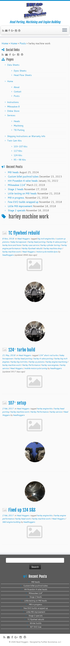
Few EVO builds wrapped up (23, 202)
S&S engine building (11, 522)
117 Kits (18, 150)
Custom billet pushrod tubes (23, 176)
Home (5, 43)
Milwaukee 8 (13, 106)
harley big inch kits (19, 361)
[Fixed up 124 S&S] (34, 491)
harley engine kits (45, 408)
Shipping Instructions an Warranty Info (26, 136)
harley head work (23, 518)
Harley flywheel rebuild (32, 248)
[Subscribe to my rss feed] (3, 30)
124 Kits (18, 155)
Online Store (13, 110)
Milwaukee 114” (17, 185)
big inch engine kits (46, 238)
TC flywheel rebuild (24, 233)
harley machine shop (53, 248)
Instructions (13, 102)
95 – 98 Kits (20, 159)
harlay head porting (37, 241)
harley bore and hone (11, 245)
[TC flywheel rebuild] (34, 291)
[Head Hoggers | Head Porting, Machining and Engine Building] (35, 10)
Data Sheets (13, 64)
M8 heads (13, 172)
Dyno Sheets (20, 70)
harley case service (30, 245)
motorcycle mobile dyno (47, 251)
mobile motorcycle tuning (36, 368)
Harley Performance (31, 365)
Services (11, 115)
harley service (56, 411)
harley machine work (11, 251)
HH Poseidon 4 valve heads (23, 180)
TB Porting (19, 130)
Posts (23, 43)
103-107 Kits (20, 146)
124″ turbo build (21, 349)
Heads (17, 121)
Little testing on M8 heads (22, 193)
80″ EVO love (35, 627)
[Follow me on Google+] (13, 30)
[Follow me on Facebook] (9, 30)
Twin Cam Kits (14, 140)
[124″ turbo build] (34, 331)
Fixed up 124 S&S (22, 510)
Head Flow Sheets (23, 75)
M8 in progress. (16, 197)
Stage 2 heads (15, 189)
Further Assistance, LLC (51, 642)
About (17, 87)
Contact (17, 91)
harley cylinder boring (50, 245)
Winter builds (36, 623)
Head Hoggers (23, 238)
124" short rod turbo (48, 355)
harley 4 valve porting (57, 241)
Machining (18, 125)
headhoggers (8, 255)
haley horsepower (19, 241)
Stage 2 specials (16, 210)
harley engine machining (57, 361)
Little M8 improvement (20, 206)
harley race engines (50, 365)
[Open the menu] (64, 30)
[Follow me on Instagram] (16, 30)
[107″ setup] (34, 452)
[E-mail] (6, 30)
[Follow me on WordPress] (19, 30)
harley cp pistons (37, 361)
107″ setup (17, 403)
